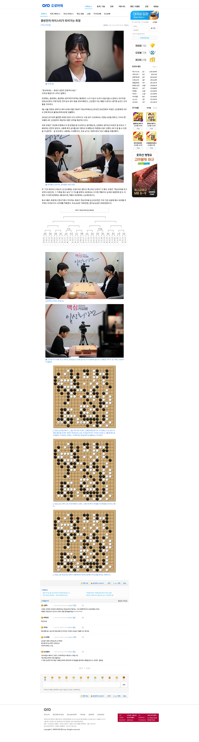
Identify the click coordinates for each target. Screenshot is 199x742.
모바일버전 (100, 714)
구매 (138, 128)
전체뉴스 (44, 14)
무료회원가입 (144, 38)
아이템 (149, 108)
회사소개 (46, 714)
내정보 (155, 6)
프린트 (126, 25)
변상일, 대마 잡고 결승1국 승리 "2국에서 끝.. (100, 595)
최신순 (125, 601)
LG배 (88, 14)
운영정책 (91, 714)
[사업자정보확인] (78, 721)
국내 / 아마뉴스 (68, 14)
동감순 (120, 601)
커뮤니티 (122, 6)
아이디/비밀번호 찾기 (138, 34)
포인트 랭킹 (136, 66)
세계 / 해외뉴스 (55, 14)
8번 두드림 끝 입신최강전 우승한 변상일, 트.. (56, 593)
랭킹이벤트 (135, 6)
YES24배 (107, 14)
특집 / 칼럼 (80, 14)
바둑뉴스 (88, 6)
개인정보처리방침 (58, 714)
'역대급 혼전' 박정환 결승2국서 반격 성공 (99, 593)
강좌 (111, 6)
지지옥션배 (97, 14)
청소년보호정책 (72, 714)
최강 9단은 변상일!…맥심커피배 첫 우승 (55, 595)
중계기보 (101, 6)
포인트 (155, 108)
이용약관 (82, 714)
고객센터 (154, 22)
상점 (146, 6)
